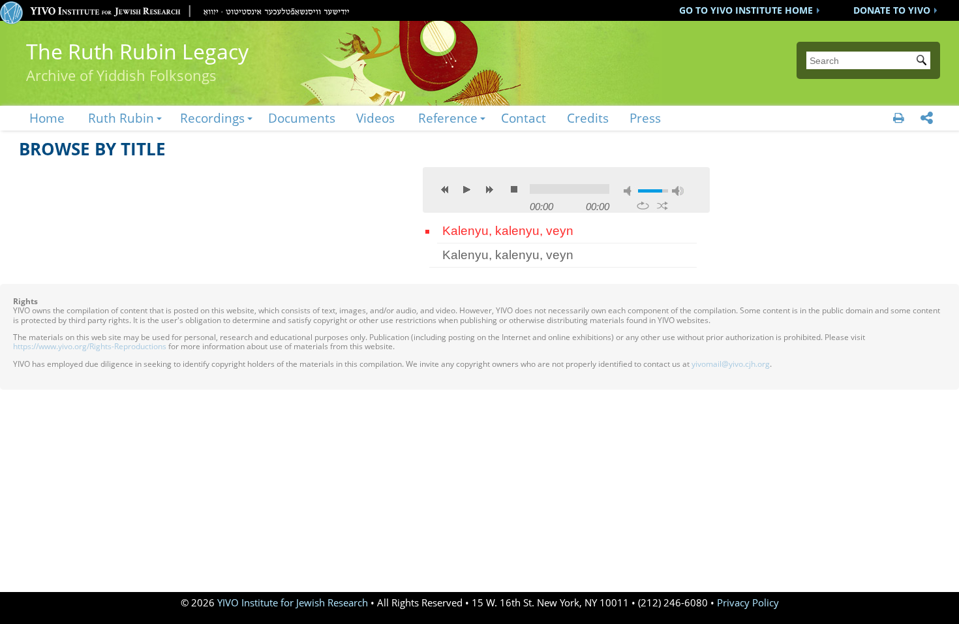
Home (47, 118)
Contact (523, 118)
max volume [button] (678, 191)
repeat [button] (643, 205)
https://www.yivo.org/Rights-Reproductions (89, 346)
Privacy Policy (748, 603)
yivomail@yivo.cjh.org (731, 363)
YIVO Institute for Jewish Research (292, 603)
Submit (923, 61)
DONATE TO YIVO (891, 10)
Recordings (212, 118)
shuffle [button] (662, 205)
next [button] (489, 189)
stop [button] (514, 189)
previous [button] (445, 189)
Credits (588, 118)
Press (645, 118)
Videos (375, 118)
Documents (301, 118)
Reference (448, 118)
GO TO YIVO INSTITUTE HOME (746, 10)
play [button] (467, 189)
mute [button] (629, 191)
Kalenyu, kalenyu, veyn (507, 231)
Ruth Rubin (121, 118)
